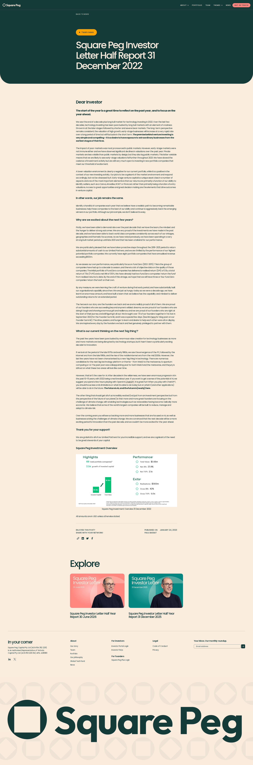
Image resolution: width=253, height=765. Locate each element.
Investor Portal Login (119, 646)
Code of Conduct (160, 646)
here (153, 316)
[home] (16, 5)
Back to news (82, 14)
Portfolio (197, 5)
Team (72, 650)
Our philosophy (76, 657)
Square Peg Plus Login (120, 660)
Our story (74, 646)
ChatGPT (130, 381)
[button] (184, 5)
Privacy (156, 650)
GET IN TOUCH (241, 5)
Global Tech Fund (77, 661)
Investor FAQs (117, 650)
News (228, 5)
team (207, 5)
